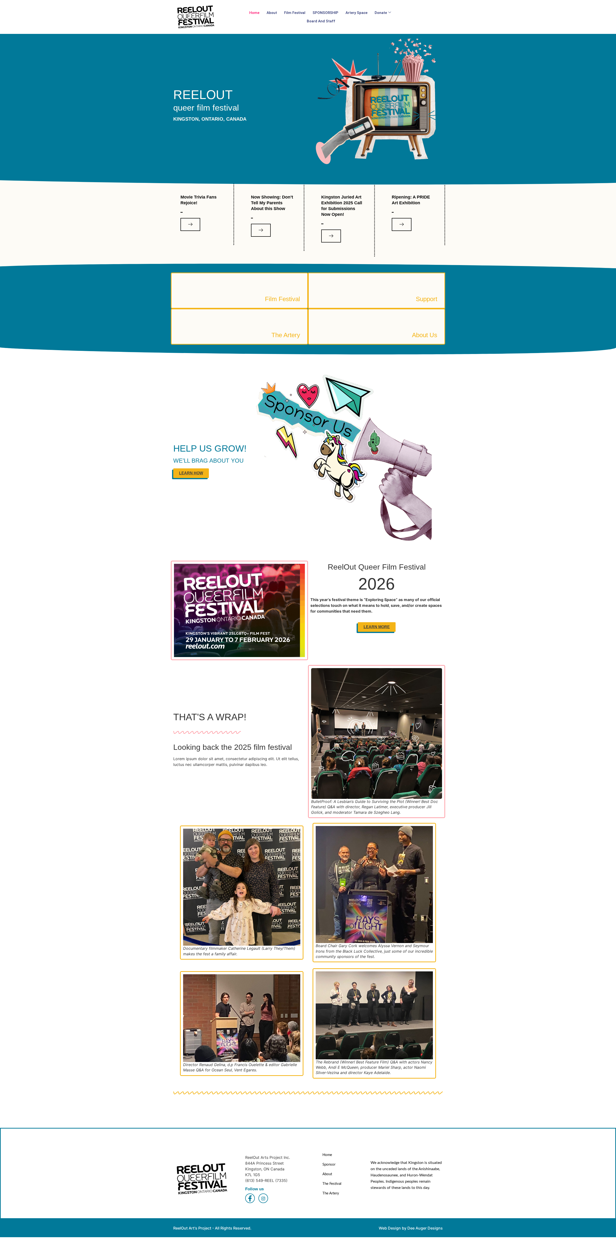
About (272, 13)
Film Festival (294, 13)
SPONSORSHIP (325, 13)
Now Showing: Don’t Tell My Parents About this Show (272, 203)
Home (254, 13)
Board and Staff (321, 21)
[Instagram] (263, 1198)
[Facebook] (250, 1198)
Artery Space (356, 13)
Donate (381, 13)
